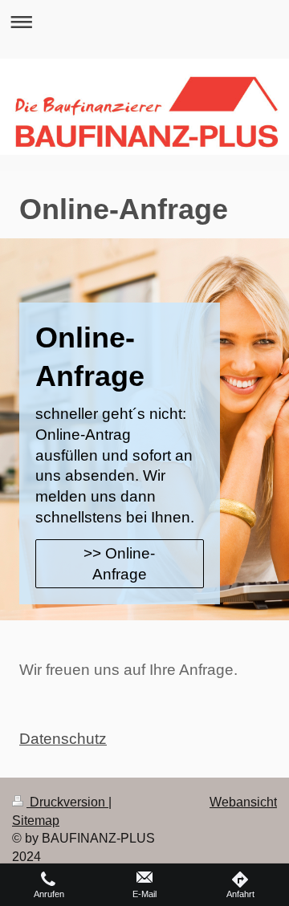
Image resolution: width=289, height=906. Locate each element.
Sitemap (35, 820)
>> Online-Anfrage (119, 564)
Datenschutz (63, 738)
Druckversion (67, 802)
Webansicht (243, 802)
